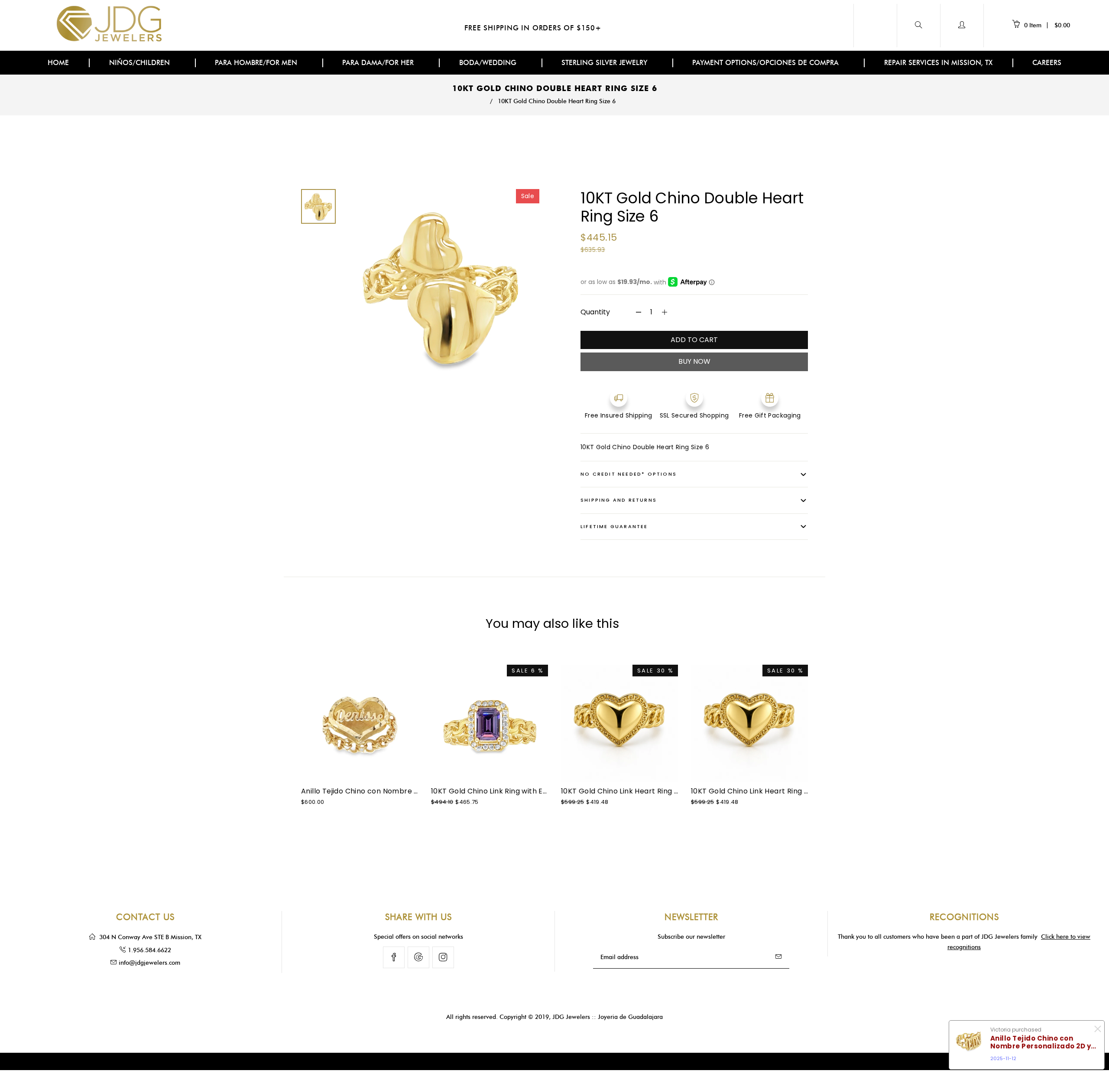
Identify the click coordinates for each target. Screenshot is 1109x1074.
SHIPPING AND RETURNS (618, 499)
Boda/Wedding (489, 63)
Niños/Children (140, 63)
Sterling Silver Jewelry (605, 63)
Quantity (595, 312)
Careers (1046, 63)
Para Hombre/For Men (257, 63)
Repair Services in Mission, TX (938, 63)
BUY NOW (694, 361)
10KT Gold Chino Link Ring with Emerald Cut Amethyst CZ (531, 791)
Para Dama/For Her (379, 63)
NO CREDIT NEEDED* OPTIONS (628, 473)
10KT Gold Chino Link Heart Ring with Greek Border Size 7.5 (664, 791)
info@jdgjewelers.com (149, 962)
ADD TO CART (694, 340)
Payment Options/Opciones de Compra (766, 63)
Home (58, 63)
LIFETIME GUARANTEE (614, 526)
